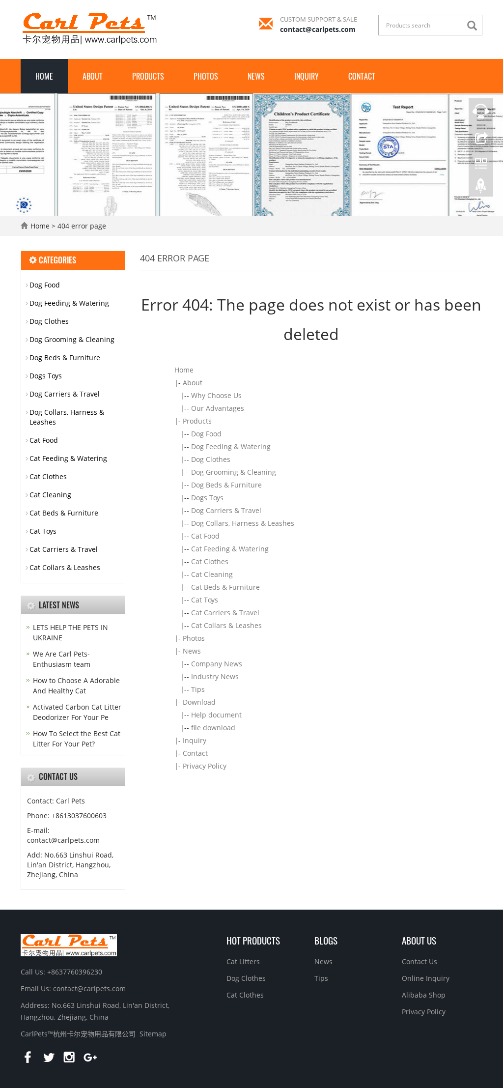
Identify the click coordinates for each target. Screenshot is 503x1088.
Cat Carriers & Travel (225, 612)
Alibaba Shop (424, 995)
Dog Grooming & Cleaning (233, 472)
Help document (216, 714)
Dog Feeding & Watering (231, 446)
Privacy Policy (204, 766)
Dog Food (206, 433)
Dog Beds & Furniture (226, 484)
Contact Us (419, 961)
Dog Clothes (210, 459)
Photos (206, 76)
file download (213, 727)
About (93, 76)
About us (419, 940)
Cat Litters (243, 961)
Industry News (215, 676)
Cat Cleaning (212, 574)
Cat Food (205, 536)
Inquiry (306, 76)
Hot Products (253, 940)
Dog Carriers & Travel (226, 510)
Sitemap (153, 1033)
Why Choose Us (216, 395)
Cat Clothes (209, 561)
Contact (361, 76)
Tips (198, 689)
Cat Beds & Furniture (225, 587)
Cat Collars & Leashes (226, 625)
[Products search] (474, 25)
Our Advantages (217, 408)
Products (148, 76)
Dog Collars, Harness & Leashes (242, 523)
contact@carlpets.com (318, 29)
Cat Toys (204, 599)
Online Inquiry (425, 978)
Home (44, 76)
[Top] (481, 188)
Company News (216, 663)
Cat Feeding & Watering (230, 548)
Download (199, 702)
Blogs (325, 940)
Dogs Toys (207, 497)
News (256, 76)
